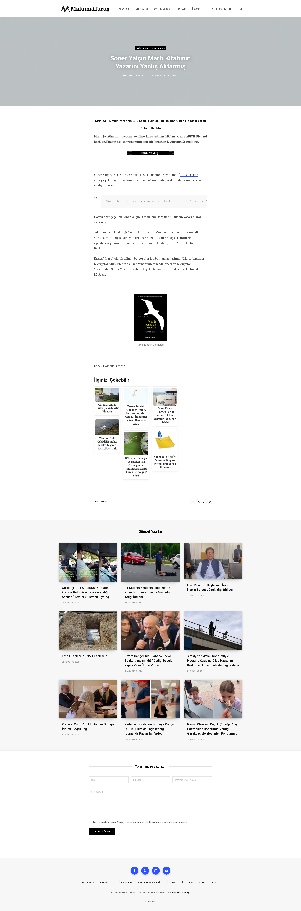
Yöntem (170, 882)
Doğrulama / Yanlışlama (150, 48)
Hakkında (106, 882)
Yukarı (151, 901)
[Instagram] (156, 871)
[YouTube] (166, 871)
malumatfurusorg (134, 76)
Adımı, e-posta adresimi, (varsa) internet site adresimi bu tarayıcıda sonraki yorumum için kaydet (140, 822)
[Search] (239, 9)
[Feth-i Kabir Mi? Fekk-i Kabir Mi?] (88, 630)
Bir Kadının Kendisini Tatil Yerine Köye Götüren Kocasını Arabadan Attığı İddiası (148, 592)
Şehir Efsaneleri (149, 882)
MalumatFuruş (180, 892)
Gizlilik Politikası (192, 882)
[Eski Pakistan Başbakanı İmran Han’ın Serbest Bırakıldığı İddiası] (213, 561)
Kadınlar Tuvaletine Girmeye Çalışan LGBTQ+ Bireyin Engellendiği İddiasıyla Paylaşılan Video (150, 728)
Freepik (120, 366)
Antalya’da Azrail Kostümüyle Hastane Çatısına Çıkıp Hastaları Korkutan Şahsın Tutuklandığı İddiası (213, 660)
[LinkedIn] (204, 501)
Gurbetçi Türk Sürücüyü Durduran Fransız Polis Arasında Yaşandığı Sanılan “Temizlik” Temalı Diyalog (85, 592)
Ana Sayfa (88, 882)
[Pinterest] (209, 501)
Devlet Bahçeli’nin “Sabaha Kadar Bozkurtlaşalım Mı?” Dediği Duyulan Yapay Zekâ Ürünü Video (149, 660)
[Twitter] (198, 501)
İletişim (214, 882)
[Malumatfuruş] (85, 9)
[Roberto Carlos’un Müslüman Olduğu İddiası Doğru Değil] (88, 699)
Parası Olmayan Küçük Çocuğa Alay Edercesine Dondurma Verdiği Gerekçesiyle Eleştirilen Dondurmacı (212, 728)
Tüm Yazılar (125, 882)
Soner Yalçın (99, 502)
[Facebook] (192, 501)
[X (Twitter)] (145, 871)
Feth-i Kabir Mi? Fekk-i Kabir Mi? (84, 656)
